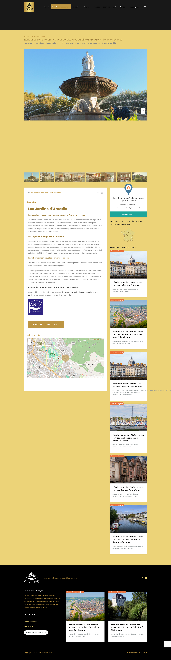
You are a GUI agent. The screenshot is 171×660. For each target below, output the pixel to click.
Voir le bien (128, 273)
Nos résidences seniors (60, 7)
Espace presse (135, 7)
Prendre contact (128, 214)
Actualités (76, 7)
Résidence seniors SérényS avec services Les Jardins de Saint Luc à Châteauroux (127, 627)
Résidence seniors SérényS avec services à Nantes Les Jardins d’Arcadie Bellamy (128, 539)
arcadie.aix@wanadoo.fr (131, 208)
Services (97, 7)
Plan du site (28, 626)
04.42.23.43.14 (132, 205)
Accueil (46, 7)
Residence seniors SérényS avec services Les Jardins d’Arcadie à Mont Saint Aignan (128, 334)
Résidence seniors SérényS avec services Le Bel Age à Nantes (128, 284)
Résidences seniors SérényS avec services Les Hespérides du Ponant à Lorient (128, 438)
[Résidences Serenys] (29, 11)
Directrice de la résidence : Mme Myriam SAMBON (128, 199)
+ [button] (29, 340)
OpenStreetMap (93, 377)
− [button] (29, 343)
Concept (87, 7)
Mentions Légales (30, 621)
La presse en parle (110, 7)
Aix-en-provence (38, 36)
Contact (123, 7)
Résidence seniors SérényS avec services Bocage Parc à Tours (128, 488)
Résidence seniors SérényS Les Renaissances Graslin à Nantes (127, 385)
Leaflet (85, 377)
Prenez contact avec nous (36, 632)
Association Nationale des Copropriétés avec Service (53, 287)
